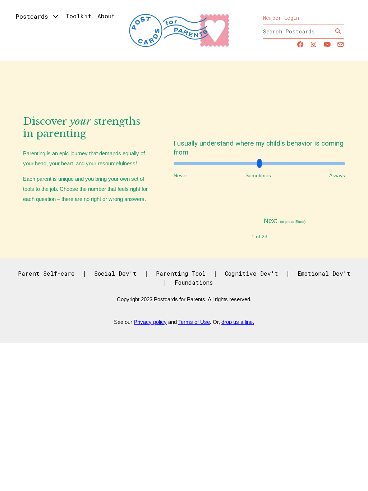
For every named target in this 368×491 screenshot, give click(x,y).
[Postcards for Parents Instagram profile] (313, 44)
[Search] (338, 31)
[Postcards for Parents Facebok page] (300, 44)
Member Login (281, 17)
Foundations (194, 282)
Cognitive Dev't (251, 273)
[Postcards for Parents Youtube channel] (327, 44)
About (106, 16)
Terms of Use (194, 322)
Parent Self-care (46, 273)
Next (270, 220)
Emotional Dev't (324, 273)
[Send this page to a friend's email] (340, 44)
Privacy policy (150, 322)
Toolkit (78, 16)
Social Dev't (115, 273)
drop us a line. (237, 322)
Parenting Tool (181, 273)
